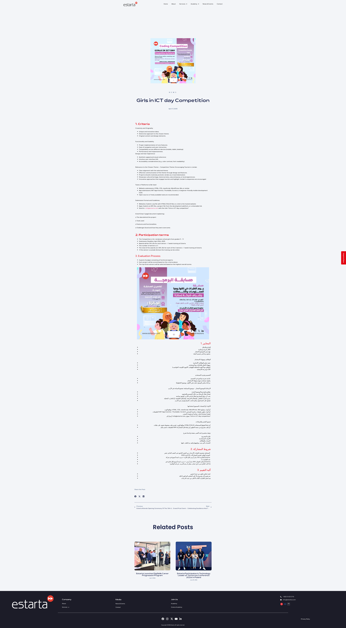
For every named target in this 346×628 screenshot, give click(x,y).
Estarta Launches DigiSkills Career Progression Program (152, 574)
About (173, 4)
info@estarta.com (152, 208)
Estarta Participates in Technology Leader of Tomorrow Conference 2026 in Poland (193, 575)
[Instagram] (167, 619)
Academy (194, 4)
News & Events (208, 4)
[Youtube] (176, 619)
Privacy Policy (305, 619)
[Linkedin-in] (180, 619)
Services (182, 4)
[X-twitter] (171, 619)
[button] (135, 496)
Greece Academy (176, 607)
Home (166, 4)
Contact (220, 4)
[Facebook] (163, 619)
